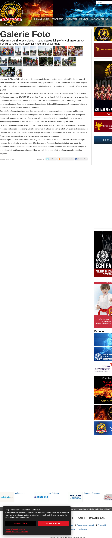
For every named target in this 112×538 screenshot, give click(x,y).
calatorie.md (20, 493)
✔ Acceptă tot (53, 523)
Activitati (71, 19)
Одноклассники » (67, 159)
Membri (83, 19)
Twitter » (52, 159)
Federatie (57, 19)
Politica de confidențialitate (16, 532)
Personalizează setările (15, 529)
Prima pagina (41, 19)
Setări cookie (83, 529)
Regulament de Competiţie (85, 525)
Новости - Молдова (92, 493)
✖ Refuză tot (20, 523)
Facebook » (82, 159)
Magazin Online (99, 19)
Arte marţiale (102, 525)
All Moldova (54, 493)
